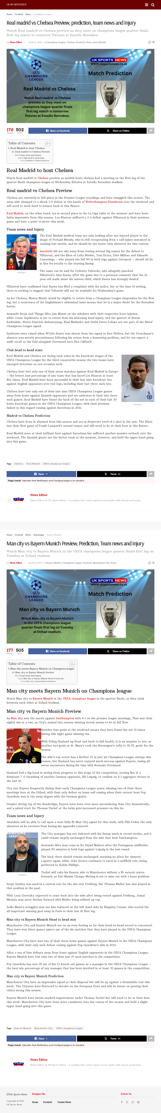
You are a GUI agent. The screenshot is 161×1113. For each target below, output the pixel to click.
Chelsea (71, 42)
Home (9, 14)
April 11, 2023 (35, 42)
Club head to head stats (33, 158)
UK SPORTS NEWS (16, 4)
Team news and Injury (30, 155)
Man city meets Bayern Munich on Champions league (42, 668)
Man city (17, 718)
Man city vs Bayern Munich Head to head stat (43, 678)
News (28, 14)
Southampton (64, 718)
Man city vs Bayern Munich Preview (34, 672)
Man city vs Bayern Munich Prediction (41, 681)
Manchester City (101, 563)
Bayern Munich (54, 535)
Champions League (43, 14)
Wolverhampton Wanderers (104, 202)
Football (19, 14)
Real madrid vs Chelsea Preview (32, 151)
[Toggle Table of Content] (46, 143)
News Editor (16, 42)
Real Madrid (99, 42)
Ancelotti (46, 251)
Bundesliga (39, 535)
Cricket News (64, 1102)
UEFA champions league (56, 464)
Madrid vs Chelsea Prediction (37, 161)
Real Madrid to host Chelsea (27, 148)
